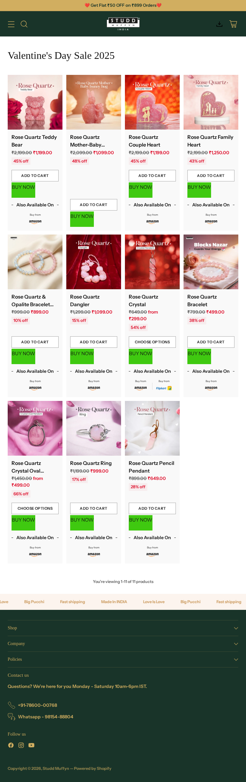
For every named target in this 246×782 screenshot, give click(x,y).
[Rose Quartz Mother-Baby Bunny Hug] (93, 102)
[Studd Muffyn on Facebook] (11, 746)
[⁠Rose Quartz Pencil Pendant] (152, 428)
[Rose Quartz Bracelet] (211, 262)
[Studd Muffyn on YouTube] (31, 746)
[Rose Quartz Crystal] (152, 262)
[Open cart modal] (233, 23)
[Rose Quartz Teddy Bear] (35, 102)
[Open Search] (23, 23)
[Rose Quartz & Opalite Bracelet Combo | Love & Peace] (35, 262)
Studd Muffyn (56, 768)
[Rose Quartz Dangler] (93, 262)
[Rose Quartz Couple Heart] (152, 102)
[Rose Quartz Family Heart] (211, 102)
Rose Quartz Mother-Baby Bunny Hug (85, 145)
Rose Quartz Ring (91, 463)
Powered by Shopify (92, 768)
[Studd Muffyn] (123, 23)
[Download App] (219, 23)
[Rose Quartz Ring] (93, 428)
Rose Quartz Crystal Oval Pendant (26, 471)
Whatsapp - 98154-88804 (45, 717)
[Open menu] (11, 23)
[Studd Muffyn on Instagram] (21, 746)
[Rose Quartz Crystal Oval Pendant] (35, 428)
